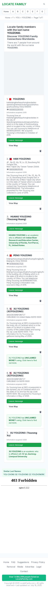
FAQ (13, 562)
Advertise (29, 566)
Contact (24, 571)
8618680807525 (16, 264)
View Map (13, 145)
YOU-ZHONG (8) (11, 474)
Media (20, 566)
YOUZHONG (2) (24, 474)
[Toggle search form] (44, 4)
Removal (11, 566)
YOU (18, 18)
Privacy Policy (38, 562)
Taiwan (30, 167)
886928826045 (16, 169)
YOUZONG (26, 18)
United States (25, 317)
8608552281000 (16, 109)
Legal (38, 566)
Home (6, 11)
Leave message (16, 140)
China (21, 107)
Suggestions (23, 562)
